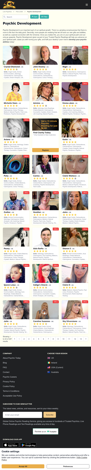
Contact (6, 372)
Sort (35, 16)
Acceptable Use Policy (12, 395)
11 (69, 339)
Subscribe (49, 415)
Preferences (68, 466)
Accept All (23, 466)
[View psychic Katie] (45, 135)
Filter (45, 16)
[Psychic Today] (9, 5)
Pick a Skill (19, 12)
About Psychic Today (12, 358)
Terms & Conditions (11, 391)
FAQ (5, 367)
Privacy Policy (9, 381)
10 (63, 339)
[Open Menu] (86, 4)
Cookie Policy (9, 386)
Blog (5, 362)
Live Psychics (7, 12)
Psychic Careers (10, 376)
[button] (5, 69)
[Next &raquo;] (86, 339)
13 (81, 339)
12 (75, 339)
